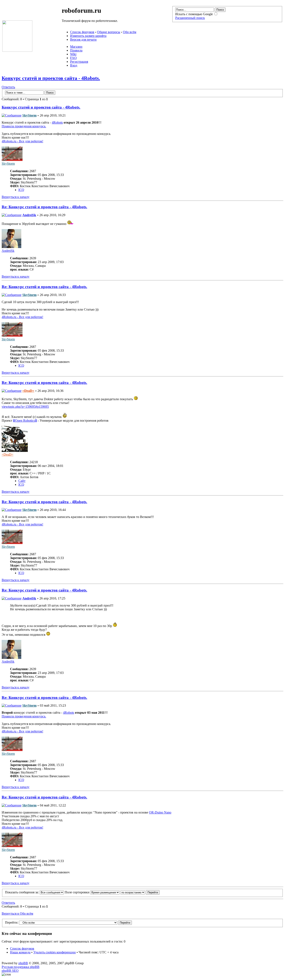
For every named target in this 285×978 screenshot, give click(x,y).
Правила (76, 50)
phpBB (23, 963)
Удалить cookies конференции (54, 952)
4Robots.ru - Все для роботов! (22, 141)
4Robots (57, 122)
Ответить (8, 87)
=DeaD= (28, 390)
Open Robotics (25, 420)
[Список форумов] (17, 50)
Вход (73, 65)
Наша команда (20, 952)
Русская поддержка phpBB (20, 967)
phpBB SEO (10, 970)
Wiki (73, 54)
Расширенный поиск (190, 18)
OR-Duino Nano (160, 812)
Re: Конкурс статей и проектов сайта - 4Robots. (44, 207)
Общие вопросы (108, 32)
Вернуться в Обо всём (17, 913)
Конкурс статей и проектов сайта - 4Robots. (51, 78)
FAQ (73, 58)
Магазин (76, 46)
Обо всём (129, 32)
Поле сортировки (77, 892)
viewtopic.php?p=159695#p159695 (25, 406)
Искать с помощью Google (194, 14)
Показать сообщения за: (22, 892)
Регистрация (79, 61)
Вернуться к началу (15, 197)
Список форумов (82, 32)
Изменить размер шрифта (88, 36)
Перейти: (11, 922)
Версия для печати (83, 39)
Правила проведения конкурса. (24, 126)
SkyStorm (29, 115)
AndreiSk (29, 215)
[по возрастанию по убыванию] (140, 892)
